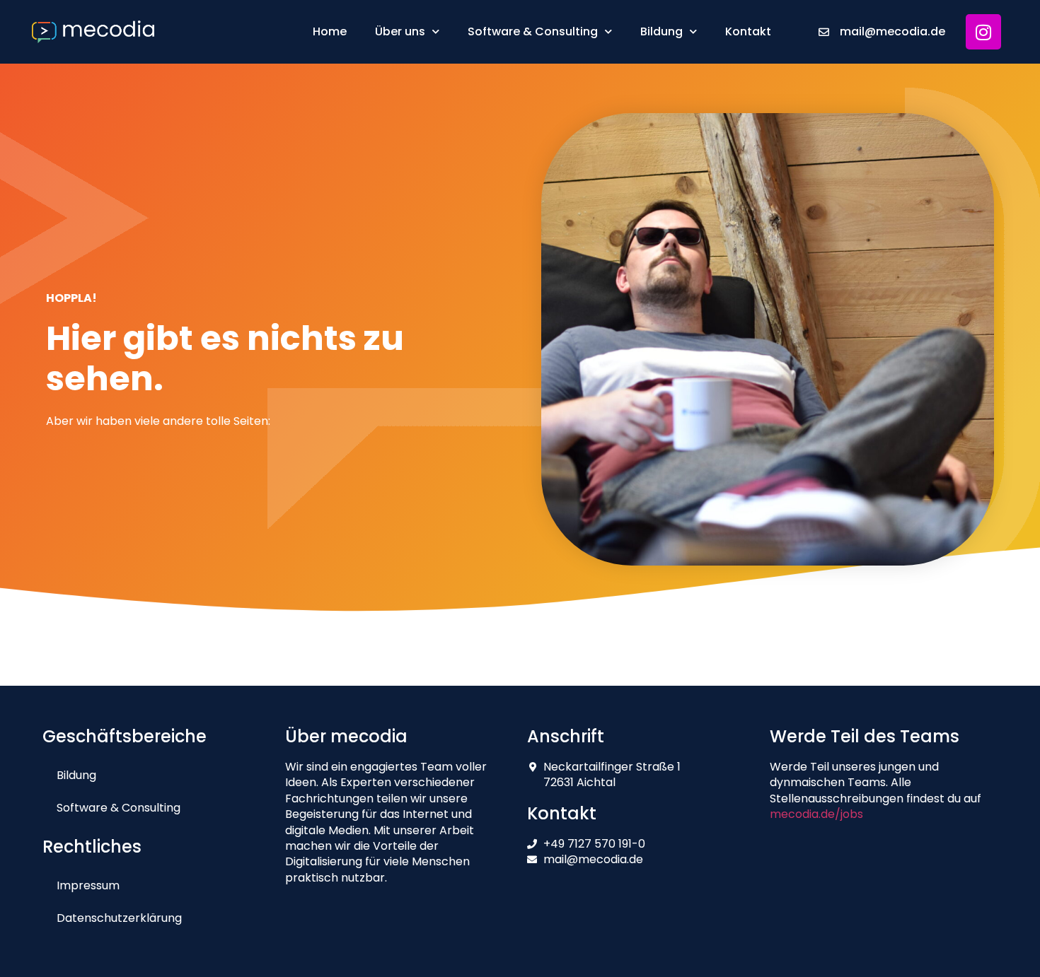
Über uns (400, 31)
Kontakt (748, 31)
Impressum (88, 885)
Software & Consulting (533, 31)
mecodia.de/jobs (816, 814)
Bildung (661, 31)
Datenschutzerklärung (119, 918)
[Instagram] (983, 31)
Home (330, 31)
